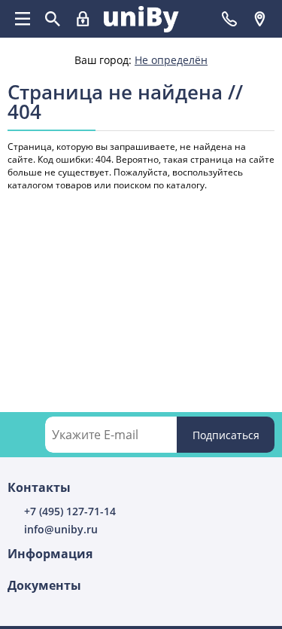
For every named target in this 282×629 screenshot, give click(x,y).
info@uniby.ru (61, 529)
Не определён (171, 60)
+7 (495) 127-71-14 (70, 511)
